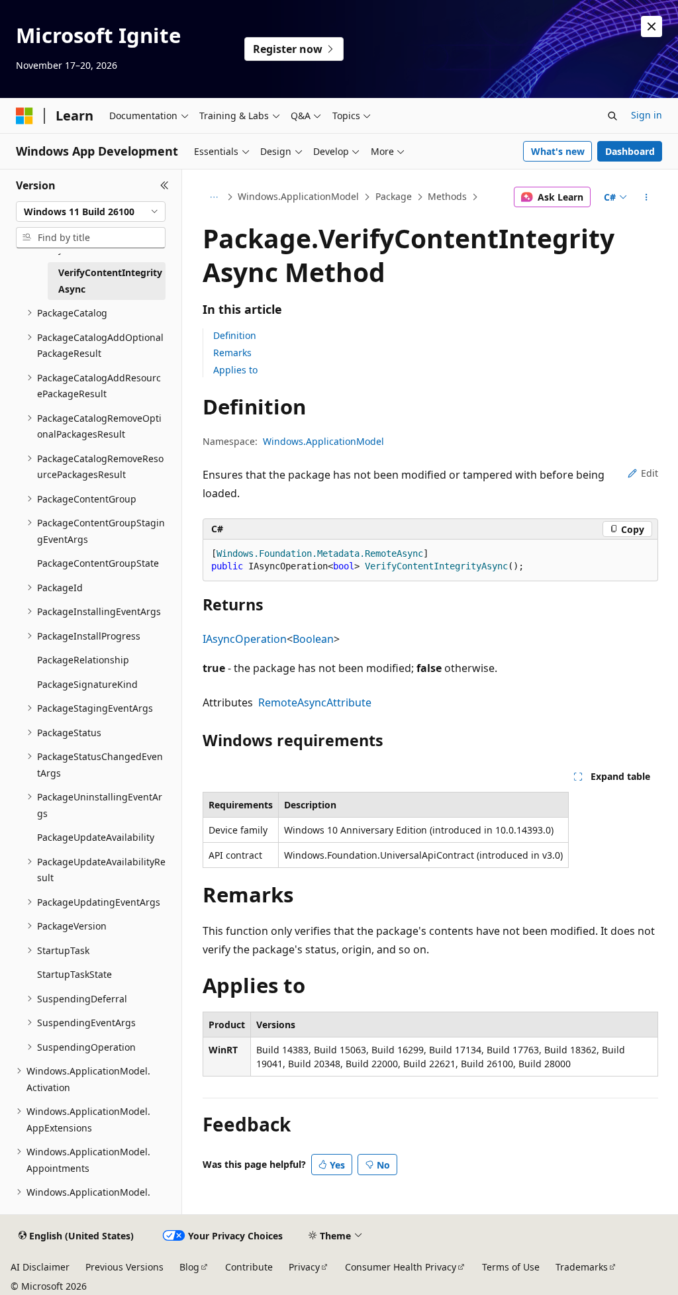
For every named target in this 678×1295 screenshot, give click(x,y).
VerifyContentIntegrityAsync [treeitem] (110, 280)
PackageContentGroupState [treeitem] (98, 563)
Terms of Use (511, 1267)
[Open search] (612, 116)
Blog (189, 1267)
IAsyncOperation (245, 639)
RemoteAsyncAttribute (314, 702)
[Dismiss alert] (651, 26)
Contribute (249, 1267)
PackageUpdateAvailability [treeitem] (95, 837)
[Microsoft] (24, 115)
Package (393, 196)
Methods (447, 196)
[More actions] (645, 197)
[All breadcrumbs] (214, 197)
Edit (649, 473)
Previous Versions (124, 1267)
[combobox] (91, 211)
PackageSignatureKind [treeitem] (87, 684)
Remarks (232, 352)
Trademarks (582, 1267)
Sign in (646, 115)
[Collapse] (164, 185)
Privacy (304, 1267)
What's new (558, 151)
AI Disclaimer (40, 1267)
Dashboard (630, 151)
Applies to (235, 369)
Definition (234, 335)
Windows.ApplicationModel (298, 196)
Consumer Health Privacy (400, 1267)
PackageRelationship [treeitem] (83, 659)
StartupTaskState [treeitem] (74, 974)
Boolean (313, 639)
